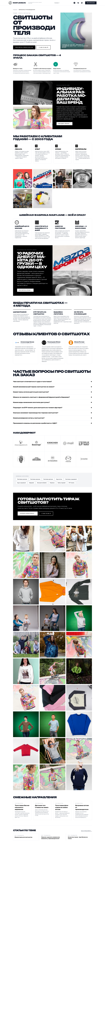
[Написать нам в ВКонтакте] (78, 2)
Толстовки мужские (22, 479)
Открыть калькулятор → (27, 513)
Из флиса (52, 482)
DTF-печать (71, 482)
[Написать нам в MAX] (81, 2)
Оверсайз (31, 482)
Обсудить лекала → (64, 123)
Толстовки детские (48, 479)
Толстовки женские (35, 479)
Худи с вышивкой (21, 482)
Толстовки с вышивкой (71, 479)
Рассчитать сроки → (25, 290)
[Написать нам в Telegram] (74, 2)
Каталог (57, 2)
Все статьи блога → (86, 830)
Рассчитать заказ (91, 2)
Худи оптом (59, 479)
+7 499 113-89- (43, 47)
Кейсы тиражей (61, 482)
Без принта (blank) (42, 482)
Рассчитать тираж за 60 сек (24, 47)
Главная (15, 9)
